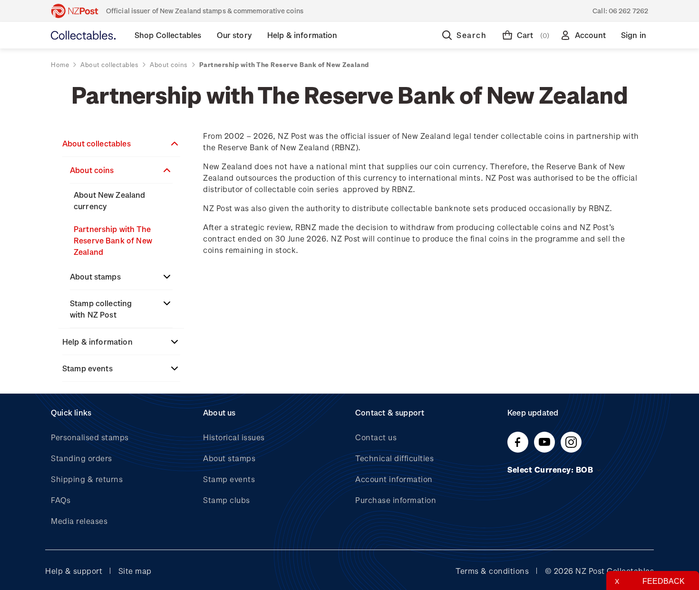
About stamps (95, 276)
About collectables (96, 143)
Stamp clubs (226, 499)
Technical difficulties (394, 458)
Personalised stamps (90, 437)
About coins (92, 169)
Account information (394, 479)
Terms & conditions (492, 570)
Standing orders (81, 458)
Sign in (633, 34)
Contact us (376, 437)
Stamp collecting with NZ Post (101, 309)
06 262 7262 (628, 11)
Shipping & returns (87, 479)
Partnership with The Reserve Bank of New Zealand (113, 240)
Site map (135, 570)
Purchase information (395, 499)
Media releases (79, 520)
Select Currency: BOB (551, 469)
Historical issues (234, 437)
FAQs (60, 499)
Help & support (73, 570)
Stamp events (87, 368)
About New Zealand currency (110, 200)
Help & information (97, 341)
